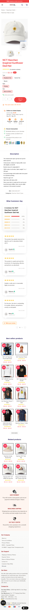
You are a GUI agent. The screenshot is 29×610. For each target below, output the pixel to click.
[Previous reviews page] (17, 327)
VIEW (7, 353)
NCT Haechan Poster (21, 357)
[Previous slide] (3, 32)
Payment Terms (6, 557)
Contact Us (4, 561)
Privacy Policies (6, 542)
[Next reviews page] (25, 327)
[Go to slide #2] (19, 53)
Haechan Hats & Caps (7, 12)
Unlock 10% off (3, 603)
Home (3, 10)
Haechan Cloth (10, 10)
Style (4, 83)
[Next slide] (25, 32)
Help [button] (26, 608)
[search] (22, 5)
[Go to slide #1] (10, 53)
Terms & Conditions (7, 540)
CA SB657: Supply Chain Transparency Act (13, 547)
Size (4, 89)
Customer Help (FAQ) (7, 564)
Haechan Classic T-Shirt (21, 423)
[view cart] (27, 5)
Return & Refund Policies (8, 559)
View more (14, 433)
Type (4, 75)
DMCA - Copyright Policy (8, 545)
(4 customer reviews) (15, 69)
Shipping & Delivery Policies (9, 554)
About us (4, 538)
